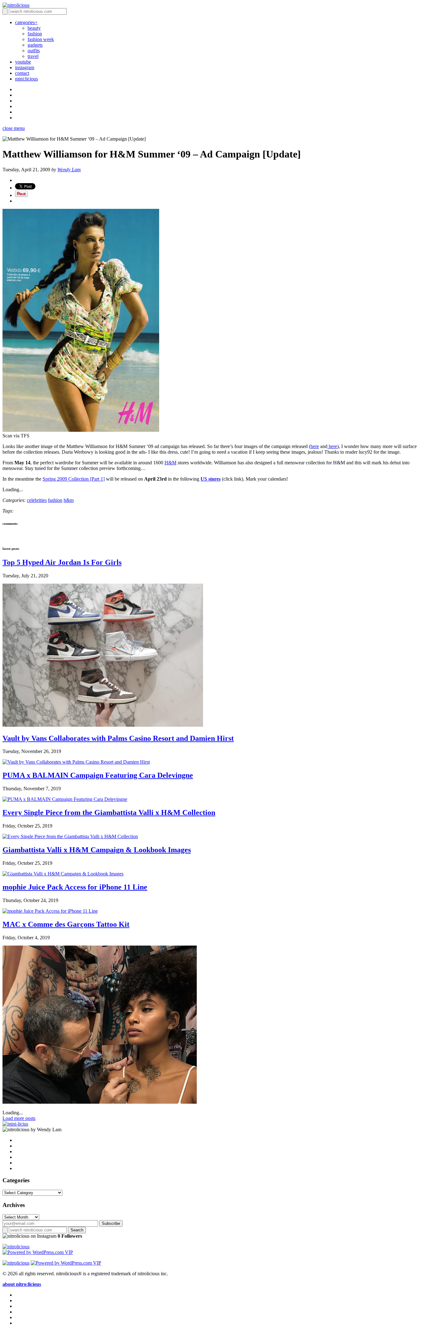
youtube (23, 61)
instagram (24, 67)
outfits (34, 50)
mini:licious (26, 78)
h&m (69, 500)
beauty (34, 28)
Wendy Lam (69, 169)
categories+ (26, 22)
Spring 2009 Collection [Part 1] (74, 479)
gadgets (35, 45)
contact (22, 73)
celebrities (37, 500)
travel (33, 56)
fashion (35, 33)
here (315, 446)
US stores (211, 479)
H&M (170, 462)
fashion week (41, 39)
